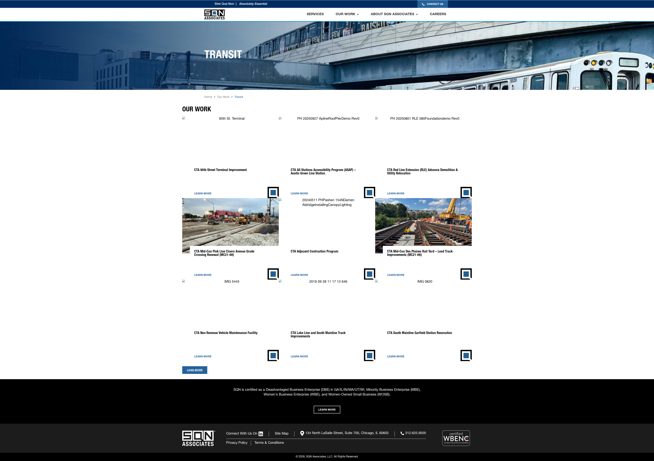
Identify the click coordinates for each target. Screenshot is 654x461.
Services (315, 14)
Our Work (345, 14)
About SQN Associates (392, 14)
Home (208, 97)
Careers (438, 14)
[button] (194, 370)
